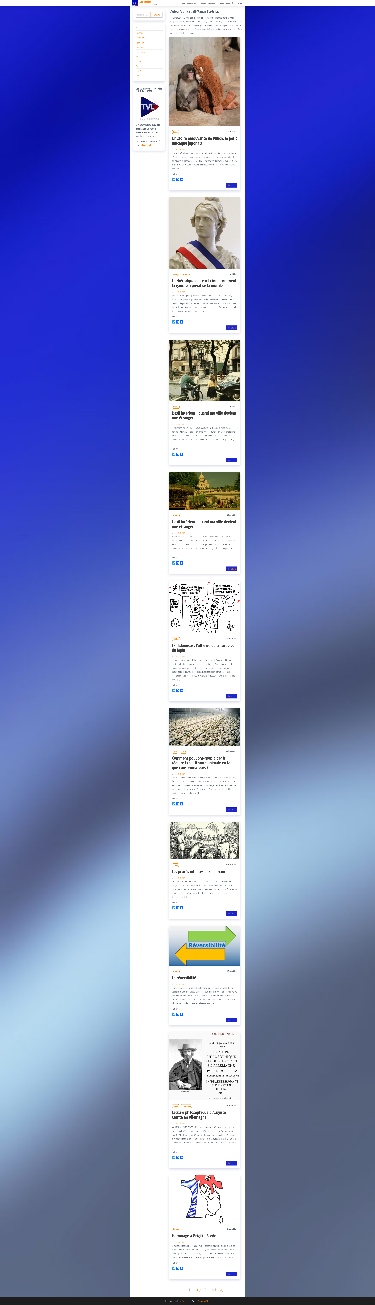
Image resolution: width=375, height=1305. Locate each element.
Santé (175, 752)
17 (213, 1289)
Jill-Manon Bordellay (179, 149)
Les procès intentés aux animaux (199, 871)
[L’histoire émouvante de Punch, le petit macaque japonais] (204, 81)
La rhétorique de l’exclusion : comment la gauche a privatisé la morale (204, 283)
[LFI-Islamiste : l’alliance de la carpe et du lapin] (204, 606)
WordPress (186, 1301)
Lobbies (138, 61)
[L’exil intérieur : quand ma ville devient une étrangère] (204, 370)
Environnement (141, 37)
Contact (240, 3)
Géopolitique (140, 51)
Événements (186, 1106)
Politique (176, 274)
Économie (139, 32)
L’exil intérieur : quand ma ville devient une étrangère (204, 415)
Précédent (194, 1289)
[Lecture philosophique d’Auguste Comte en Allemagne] (204, 1065)
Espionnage (140, 42)
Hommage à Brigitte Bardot (195, 1236)
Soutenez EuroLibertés (189, 3)
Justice (175, 865)
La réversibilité (184, 978)
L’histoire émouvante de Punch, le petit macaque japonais (204, 140)
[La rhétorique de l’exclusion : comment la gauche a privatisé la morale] (204, 232)
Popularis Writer (204, 1301)
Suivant (219, 1289)
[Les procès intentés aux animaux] (204, 840)
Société (175, 132)
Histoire (138, 56)
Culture (175, 1106)
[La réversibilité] (204, 945)
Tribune (185, 274)
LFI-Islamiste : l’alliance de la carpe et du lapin (203, 647)
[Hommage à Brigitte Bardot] (204, 1199)
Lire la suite (232, 185)
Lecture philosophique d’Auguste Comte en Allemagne (199, 1114)
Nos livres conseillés (207, 3)
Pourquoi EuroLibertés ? (226, 3)
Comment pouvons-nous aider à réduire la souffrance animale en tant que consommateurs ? (203, 762)
